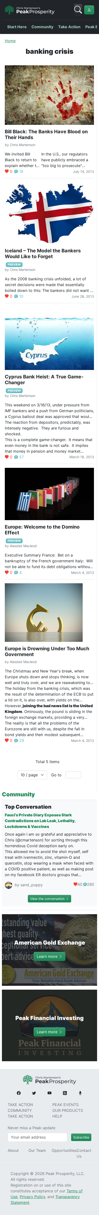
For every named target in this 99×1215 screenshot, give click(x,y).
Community (42, 26)
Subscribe (81, 1137)
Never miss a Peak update (31, 1127)
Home (10, 40)
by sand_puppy (28, 884)
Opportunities (64, 1150)
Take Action (69, 26)
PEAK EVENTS (65, 1104)
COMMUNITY (20, 1110)
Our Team (37, 1150)
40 (79, 884)
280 (90, 884)
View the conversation (48, 899)
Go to (56, 774)
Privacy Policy (32, 1196)
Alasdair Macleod (23, 546)
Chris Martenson (22, 145)
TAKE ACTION (20, 1104)
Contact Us (84, 1153)
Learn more (48, 956)
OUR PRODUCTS (67, 1110)
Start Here (17, 26)
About (13, 1150)
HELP (57, 1116)
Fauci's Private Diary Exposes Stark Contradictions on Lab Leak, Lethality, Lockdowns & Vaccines (40, 820)
